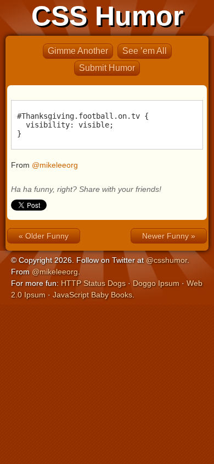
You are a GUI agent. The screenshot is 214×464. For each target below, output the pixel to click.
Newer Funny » (168, 235)
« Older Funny (44, 235)
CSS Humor (107, 16)
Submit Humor (107, 68)
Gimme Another (78, 51)
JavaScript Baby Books (92, 294)
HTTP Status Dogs (93, 283)
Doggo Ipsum (156, 283)
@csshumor (166, 260)
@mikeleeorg (55, 165)
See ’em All (144, 51)
